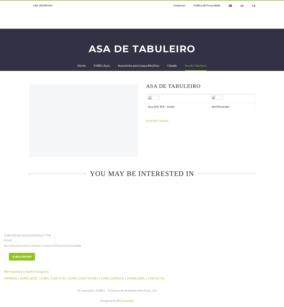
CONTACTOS (156, 278)
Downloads (254, 19)
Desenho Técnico (157, 121)
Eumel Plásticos (91, 19)
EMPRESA (11, 278)
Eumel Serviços (224, 19)
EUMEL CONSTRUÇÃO (83, 278)
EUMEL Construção (187, 19)
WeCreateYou (125, 301)
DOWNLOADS (136, 278)
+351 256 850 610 (42, 5)
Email (8, 240)
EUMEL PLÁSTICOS (53, 278)
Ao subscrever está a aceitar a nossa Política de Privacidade (42, 245)
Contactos (179, 5)
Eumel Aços (60, 19)
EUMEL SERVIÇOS (112, 278)
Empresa (36, 19)
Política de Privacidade (207, 5)
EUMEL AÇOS (28, 278)
